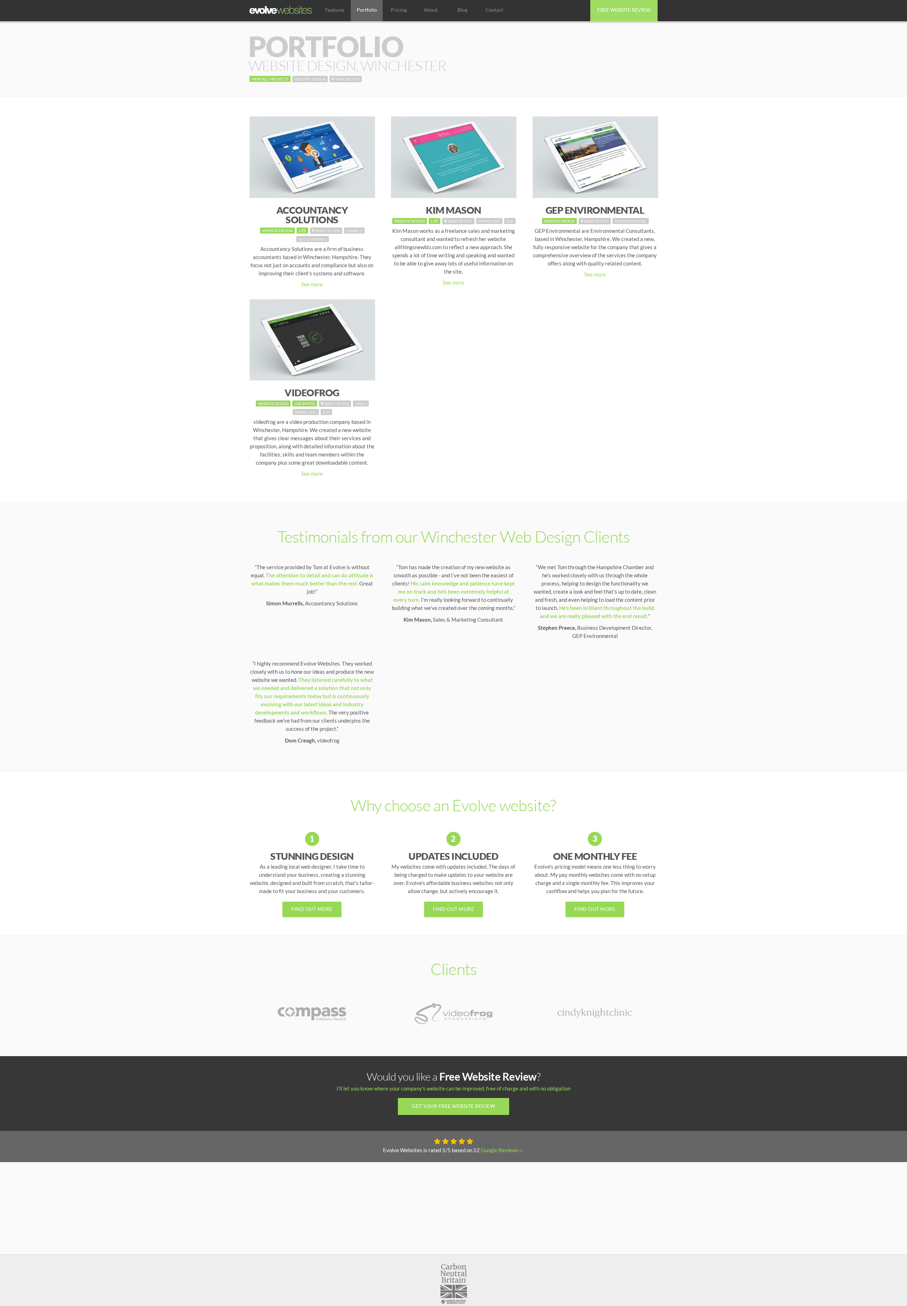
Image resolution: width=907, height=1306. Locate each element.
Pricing (399, 10)
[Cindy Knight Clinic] (595, 1010)
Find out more (312, 909)
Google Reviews (499, 1150)
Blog (462, 10)
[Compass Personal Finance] (312, 1013)
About (431, 10)
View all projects (270, 79)
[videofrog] (453, 1013)
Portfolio (367, 10)
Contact (494, 10)
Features (334, 10)
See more (312, 284)
